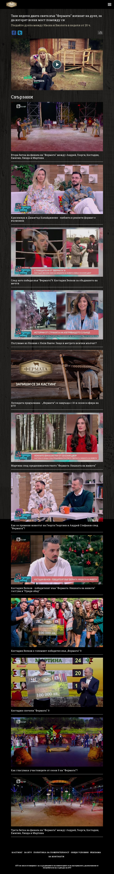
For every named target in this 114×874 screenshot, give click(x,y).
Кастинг (17, 852)
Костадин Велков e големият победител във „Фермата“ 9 (46, 650)
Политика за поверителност (51, 852)
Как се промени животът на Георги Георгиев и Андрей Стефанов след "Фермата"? (54, 527)
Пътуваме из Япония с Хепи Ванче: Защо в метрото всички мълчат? (54, 343)
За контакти (56, 856)
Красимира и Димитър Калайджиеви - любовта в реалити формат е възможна (53, 219)
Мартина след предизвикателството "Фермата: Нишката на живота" (53, 465)
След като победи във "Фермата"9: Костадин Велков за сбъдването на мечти (54, 282)
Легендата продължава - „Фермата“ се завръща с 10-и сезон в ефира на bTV (55, 404)
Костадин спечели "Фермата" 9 (30, 710)
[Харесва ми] (99, 33)
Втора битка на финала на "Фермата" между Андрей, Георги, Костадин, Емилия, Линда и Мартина (55, 156)
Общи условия (80, 852)
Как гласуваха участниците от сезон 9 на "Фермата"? (44, 770)
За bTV (28, 852)
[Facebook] (14, 33)
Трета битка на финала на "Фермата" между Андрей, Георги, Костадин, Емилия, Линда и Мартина (55, 832)
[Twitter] (20, 33)
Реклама (95, 852)
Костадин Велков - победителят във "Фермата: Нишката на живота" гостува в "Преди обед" (53, 590)
